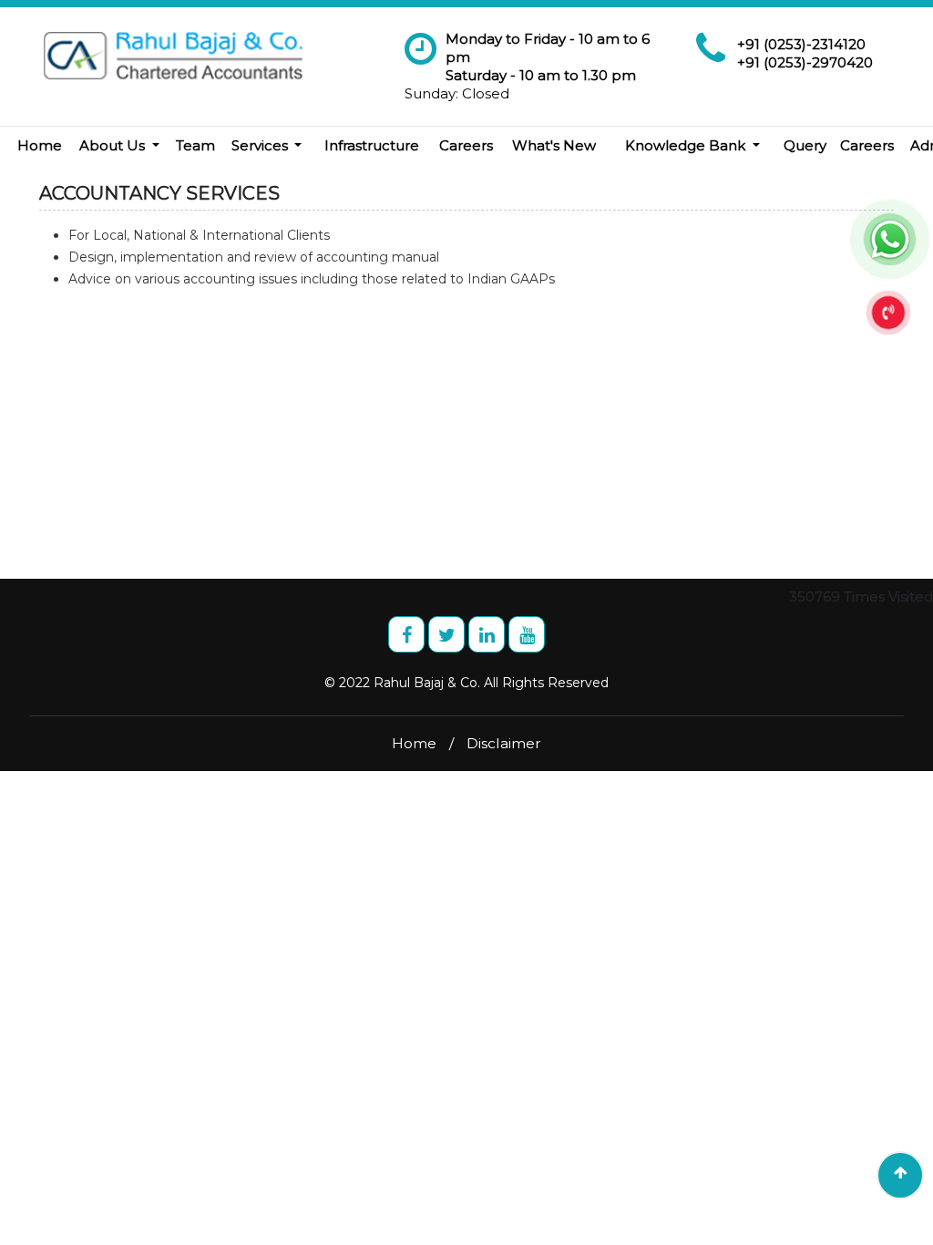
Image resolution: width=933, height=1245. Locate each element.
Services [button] (261, 145)
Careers (466, 145)
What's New (554, 145)
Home (39, 145)
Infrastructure (371, 145)
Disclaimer (503, 743)
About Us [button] (114, 145)
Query (805, 145)
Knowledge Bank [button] (687, 145)
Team (195, 145)
